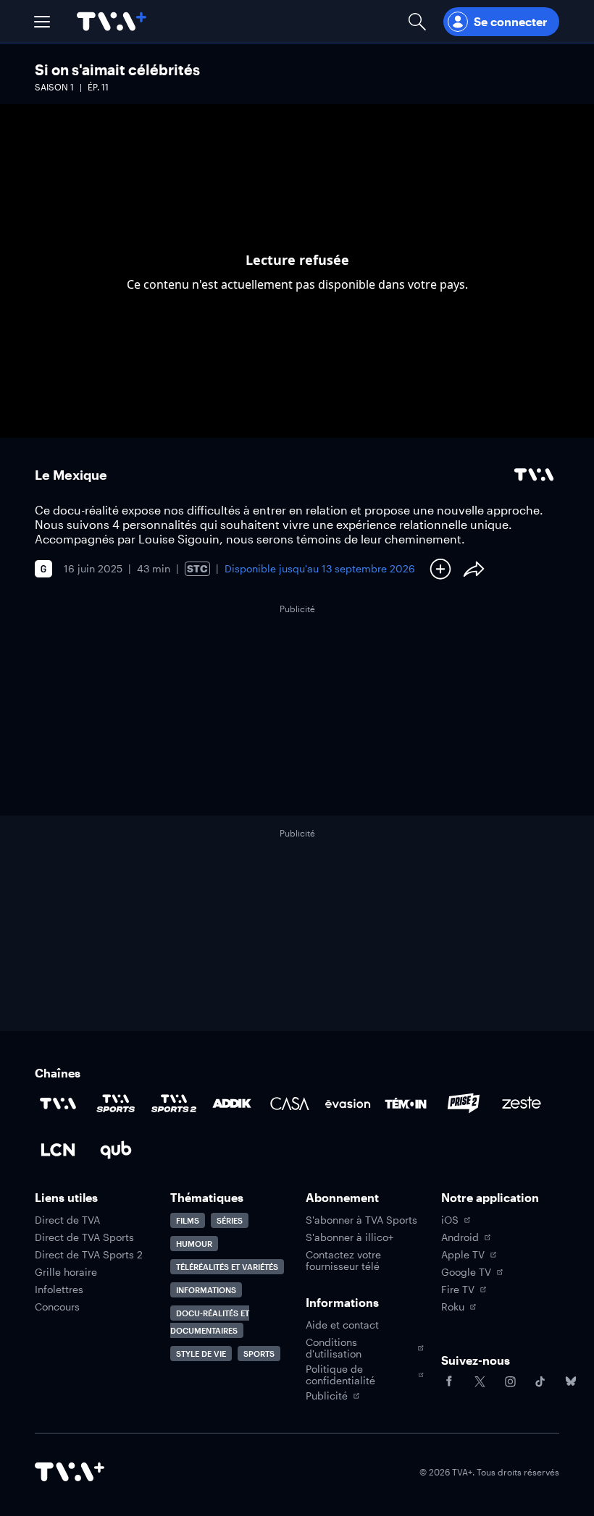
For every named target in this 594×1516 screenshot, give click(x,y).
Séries (230, 1220)
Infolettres (59, 1289)
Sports (259, 1353)
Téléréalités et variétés (227, 1266)
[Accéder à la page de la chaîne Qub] (116, 1150)
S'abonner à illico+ (349, 1237)
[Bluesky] (571, 1381)
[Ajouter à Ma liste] (440, 569)
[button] (42, 21)
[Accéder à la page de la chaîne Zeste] (521, 1103)
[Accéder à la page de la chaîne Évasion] (348, 1103)
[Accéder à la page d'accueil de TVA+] (69, 1471)
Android (460, 1237)
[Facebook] (449, 1381)
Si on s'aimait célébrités (117, 69)
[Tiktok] (540, 1381)
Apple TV (463, 1255)
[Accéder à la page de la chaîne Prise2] (463, 1103)
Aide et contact (342, 1325)
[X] (480, 1381)
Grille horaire (66, 1272)
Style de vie (201, 1353)
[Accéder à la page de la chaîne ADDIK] (232, 1103)
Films (187, 1220)
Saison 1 (54, 87)
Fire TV (457, 1289)
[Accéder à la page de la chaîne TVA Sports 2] (174, 1103)
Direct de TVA (67, 1220)
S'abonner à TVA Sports (361, 1220)
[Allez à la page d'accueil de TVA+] (111, 21)
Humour (194, 1243)
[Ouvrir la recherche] (417, 21)
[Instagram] (510, 1381)
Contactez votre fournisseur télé (343, 1260)
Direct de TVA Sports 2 (89, 1255)
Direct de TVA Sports (84, 1237)
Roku (452, 1307)
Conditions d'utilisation (333, 1348)
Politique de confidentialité (340, 1374)
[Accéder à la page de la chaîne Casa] (290, 1103)
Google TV (466, 1272)
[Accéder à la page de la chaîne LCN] (58, 1150)
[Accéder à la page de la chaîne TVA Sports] (116, 1103)
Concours (57, 1307)
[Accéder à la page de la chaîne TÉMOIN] (405, 1103)
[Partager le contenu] (474, 569)
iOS (450, 1220)
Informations (206, 1290)
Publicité (327, 1396)
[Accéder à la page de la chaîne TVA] (58, 1103)
